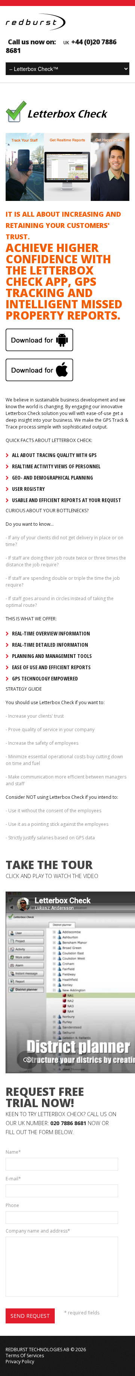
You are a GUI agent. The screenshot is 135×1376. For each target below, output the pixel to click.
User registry (28, 488)
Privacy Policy (20, 1361)
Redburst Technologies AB (37, 1349)
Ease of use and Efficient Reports (51, 667)
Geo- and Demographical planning (52, 477)
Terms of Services (25, 1355)
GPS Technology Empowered (45, 678)
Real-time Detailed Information (50, 644)
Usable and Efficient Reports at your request (66, 500)
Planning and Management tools (52, 655)
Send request (30, 1315)
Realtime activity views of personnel (56, 466)
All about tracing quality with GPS (54, 455)
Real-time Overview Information (51, 633)
